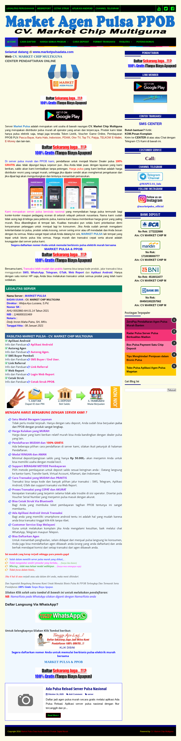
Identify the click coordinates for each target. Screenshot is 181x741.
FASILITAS (124, 42)
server (90, 694)
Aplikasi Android (82, 8)
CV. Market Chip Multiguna (162, 731)
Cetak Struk (61, 8)
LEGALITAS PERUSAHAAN (20, 8)
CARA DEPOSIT (81, 42)
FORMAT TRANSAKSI (104, 42)
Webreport (44, 8)
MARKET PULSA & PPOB (63, 249)
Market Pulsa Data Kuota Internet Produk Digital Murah (44, 731)
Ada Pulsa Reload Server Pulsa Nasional (76, 688)
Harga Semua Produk (53, 42)
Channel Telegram (107, 8)
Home (12, 42)
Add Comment (75, 694)
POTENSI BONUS (145, 42)
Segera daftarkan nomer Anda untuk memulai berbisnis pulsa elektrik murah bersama (63, 245)
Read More (53, 715)
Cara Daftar (28, 42)
